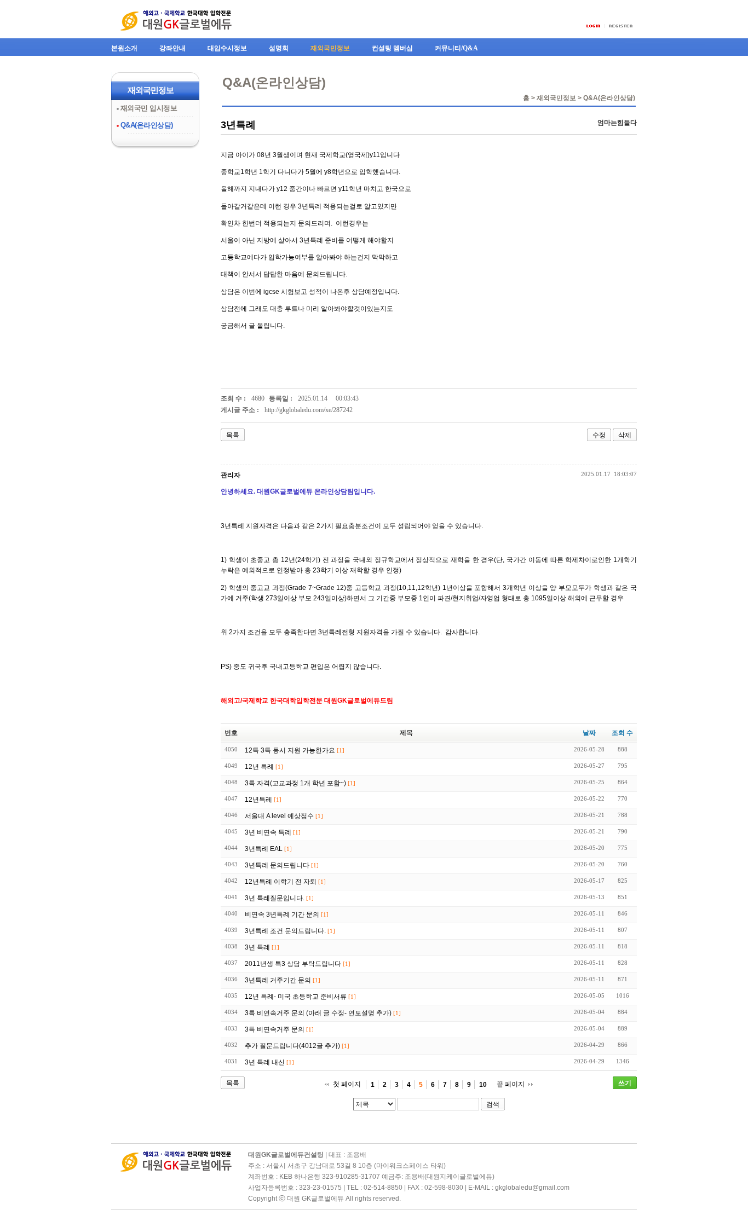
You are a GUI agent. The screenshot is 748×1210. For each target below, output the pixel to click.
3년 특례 (257, 947)
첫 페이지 (347, 1084)
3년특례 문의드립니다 (277, 865)
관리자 (230, 475)
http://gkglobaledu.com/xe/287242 (308, 410)
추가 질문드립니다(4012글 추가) (292, 1046)
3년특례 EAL (264, 849)
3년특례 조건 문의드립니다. (285, 931)
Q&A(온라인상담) (146, 125)
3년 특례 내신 (265, 1062)
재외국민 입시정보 (148, 108)
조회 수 (622, 733)
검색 (492, 1104)
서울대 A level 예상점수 (279, 816)
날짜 (589, 733)
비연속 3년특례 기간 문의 (282, 914)
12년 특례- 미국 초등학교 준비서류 (296, 996)
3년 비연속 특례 (268, 832)
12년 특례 (259, 767)
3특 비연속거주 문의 (274, 1029)
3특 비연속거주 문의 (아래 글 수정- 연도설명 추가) (318, 1013)
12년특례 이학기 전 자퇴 (281, 881)
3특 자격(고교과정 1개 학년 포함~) (295, 783)
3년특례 (238, 124)
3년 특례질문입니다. (274, 898)
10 (483, 1085)
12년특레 (258, 799)
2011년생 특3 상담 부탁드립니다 (293, 964)
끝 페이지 (511, 1084)
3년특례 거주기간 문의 (278, 980)
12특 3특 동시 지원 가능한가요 (290, 750)
